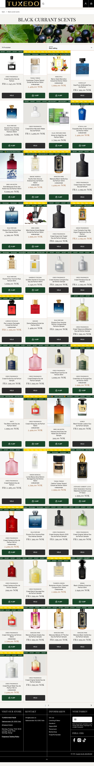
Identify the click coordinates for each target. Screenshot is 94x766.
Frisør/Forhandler (55, 735)
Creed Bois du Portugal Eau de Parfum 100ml (82, 379)
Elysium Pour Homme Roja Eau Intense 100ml (12, 231)
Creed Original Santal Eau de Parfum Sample (35, 681)
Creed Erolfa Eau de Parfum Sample (11, 379)
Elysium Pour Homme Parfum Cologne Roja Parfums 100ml (11, 130)
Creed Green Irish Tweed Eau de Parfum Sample (58, 237)
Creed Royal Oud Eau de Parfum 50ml (58, 374)
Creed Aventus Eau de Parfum (11, 80)
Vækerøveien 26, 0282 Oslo (11, 721)
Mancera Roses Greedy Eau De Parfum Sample (35, 636)
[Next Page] (90, 705)
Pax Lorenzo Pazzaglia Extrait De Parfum (12, 324)
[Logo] (23, 3)
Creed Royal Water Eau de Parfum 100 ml (12, 687)
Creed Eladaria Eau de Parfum (11, 484)
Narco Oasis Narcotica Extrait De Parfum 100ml (59, 80)
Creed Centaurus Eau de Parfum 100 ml (11, 541)
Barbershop (53, 732)
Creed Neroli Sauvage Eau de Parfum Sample (35, 592)
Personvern (53, 729)
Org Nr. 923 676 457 (86, 754)
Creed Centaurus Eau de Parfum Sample (11, 586)
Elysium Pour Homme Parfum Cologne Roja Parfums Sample (58, 324)
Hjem (3, 12)
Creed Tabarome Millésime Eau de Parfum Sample (82, 330)
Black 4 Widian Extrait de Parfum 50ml (82, 586)
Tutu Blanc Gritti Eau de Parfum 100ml (12, 425)
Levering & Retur (54, 720)
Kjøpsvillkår (53, 726)
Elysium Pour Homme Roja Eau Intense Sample (35, 535)
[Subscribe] (89, 719)
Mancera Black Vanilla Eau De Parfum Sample (82, 636)
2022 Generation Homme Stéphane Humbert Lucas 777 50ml (82, 491)
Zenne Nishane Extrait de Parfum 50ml (35, 324)
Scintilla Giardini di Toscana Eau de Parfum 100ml (35, 281)
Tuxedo (78, 754)
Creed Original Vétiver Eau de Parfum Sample (82, 535)
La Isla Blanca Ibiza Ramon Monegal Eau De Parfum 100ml (35, 479)
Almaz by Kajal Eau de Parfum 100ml (58, 136)
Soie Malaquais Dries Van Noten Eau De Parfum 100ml (11, 188)
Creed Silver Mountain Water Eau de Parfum (35, 130)
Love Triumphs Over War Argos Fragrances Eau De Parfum (82, 232)
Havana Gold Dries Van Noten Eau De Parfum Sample (59, 433)
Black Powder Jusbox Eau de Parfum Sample (82, 425)
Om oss (51, 718)
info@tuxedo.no (30, 718)
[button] (91, 3)
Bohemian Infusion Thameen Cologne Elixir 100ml (58, 586)
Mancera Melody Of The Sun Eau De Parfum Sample (58, 636)
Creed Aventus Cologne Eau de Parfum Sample (58, 281)
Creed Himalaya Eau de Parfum (82, 281)
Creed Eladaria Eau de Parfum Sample (35, 379)
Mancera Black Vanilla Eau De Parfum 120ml (59, 180)
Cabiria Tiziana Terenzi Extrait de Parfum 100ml (59, 484)
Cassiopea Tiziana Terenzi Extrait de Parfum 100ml (35, 81)
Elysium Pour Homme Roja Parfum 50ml (12, 280)
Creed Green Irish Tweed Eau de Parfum (82, 186)
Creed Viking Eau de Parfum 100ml (35, 425)
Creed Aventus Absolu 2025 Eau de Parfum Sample (58, 535)
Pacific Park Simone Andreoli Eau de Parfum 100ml (35, 181)
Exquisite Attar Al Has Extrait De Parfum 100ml (82, 130)
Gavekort (52, 723)
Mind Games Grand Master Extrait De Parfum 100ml (35, 231)
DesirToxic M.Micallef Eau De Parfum (82, 86)
